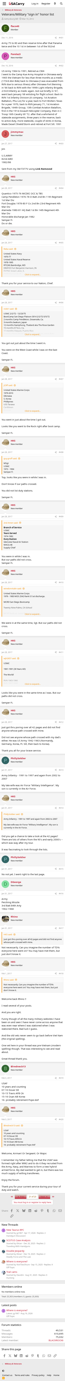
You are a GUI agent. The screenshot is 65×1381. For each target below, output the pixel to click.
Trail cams (11, 1271)
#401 (61, 37)
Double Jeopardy (15, 1250)
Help (49, 1375)
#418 (61, 973)
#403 (61, 143)
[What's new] (55, 3)
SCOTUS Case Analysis (18, 1240)
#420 (61, 1119)
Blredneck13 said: (12, 1125)
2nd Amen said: (11, 522)
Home (56, 1375)
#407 (61, 379)
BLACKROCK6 (56, 1340)
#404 (61, 188)
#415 (61, 869)
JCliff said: (8, 385)
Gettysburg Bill (11, 18)
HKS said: (8, 934)
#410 (61, 582)
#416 (61, 893)
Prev (22, 1196)
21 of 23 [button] (32, 1196)
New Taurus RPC (15, 1229)
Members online (12, 1286)
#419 (61, 1078)
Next (43, 1196)
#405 (61, 242)
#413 (61, 770)
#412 (61, 722)
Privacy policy (38, 1375)
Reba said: (8, 248)
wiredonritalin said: (12, 588)
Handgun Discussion (16, 1235)
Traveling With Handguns (18, 1246)
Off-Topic (10, 1267)
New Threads (10, 1224)
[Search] (61, 3)
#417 (61, 928)
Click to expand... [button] (33, 274)
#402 (61, 65)
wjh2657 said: (10, 658)
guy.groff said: (10, 458)
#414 (61, 808)
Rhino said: (9, 979)
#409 (61, 516)
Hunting (10, 1277)
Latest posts (9, 1305)
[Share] (56, 38)
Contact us (7, 1375)
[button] (3, 1370)
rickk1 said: (9, 308)
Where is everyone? (17, 1261)
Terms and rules (22, 1375)
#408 (61, 452)
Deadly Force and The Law (18, 1256)
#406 (61, 302)
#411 (61, 652)
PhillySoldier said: (12, 814)
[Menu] (4, 3)
